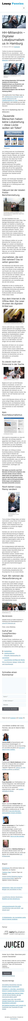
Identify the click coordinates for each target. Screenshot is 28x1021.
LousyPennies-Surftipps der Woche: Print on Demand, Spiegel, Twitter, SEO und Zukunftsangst (13, 662)
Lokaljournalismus (9, 653)
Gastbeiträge (8, 651)
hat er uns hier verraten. (17, 836)
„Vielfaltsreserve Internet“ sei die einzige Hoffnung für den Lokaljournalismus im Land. (12, 98)
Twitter (21, 718)
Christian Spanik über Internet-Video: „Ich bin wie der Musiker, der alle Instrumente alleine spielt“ (13, 995)
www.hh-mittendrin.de (8, 623)
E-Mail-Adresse (5, 967)
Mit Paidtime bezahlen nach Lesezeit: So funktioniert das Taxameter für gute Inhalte (14, 1007)
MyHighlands (6, 868)
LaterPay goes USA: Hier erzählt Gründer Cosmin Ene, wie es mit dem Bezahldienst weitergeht (13, 1001)
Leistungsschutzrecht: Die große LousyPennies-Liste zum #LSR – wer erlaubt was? (12, 908)
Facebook (13, 718)
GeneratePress (14, 1018)
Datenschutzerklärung (8, 976)
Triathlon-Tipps (6, 872)
